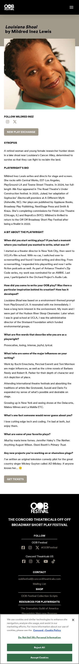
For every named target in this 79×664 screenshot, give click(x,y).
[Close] (73, 620)
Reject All (39, 647)
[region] (39, 639)
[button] (71, 7)
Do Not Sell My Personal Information (39, 637)
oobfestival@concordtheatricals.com (39, 578)
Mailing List (39, 583)
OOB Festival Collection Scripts (39, 595)
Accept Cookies (39, 657)
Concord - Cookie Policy (47, 630)
